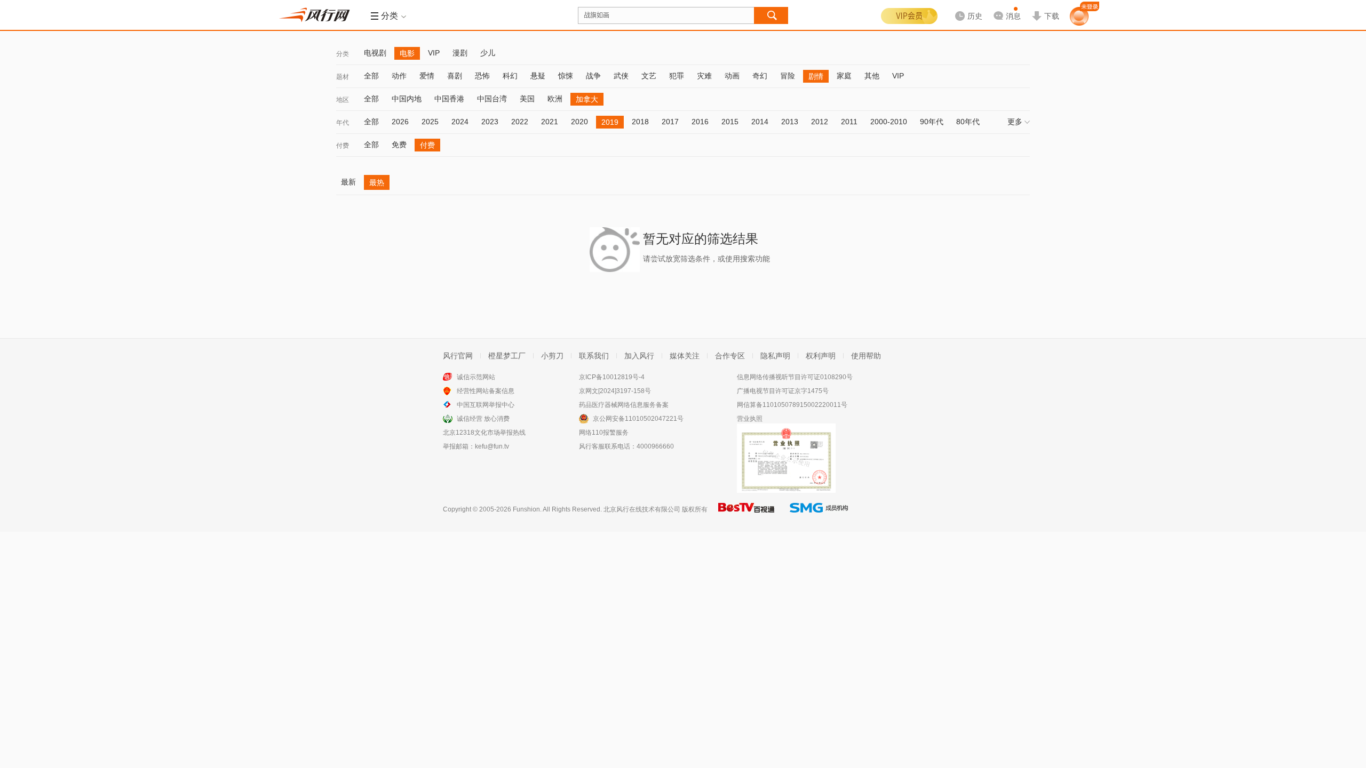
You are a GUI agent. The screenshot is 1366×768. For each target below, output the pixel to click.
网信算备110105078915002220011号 (792, 405)
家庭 (844, 75)
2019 (609, 122)
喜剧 (454, 75)
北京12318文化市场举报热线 (484, 432)
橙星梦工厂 (507, 355)
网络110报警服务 (604, 432)
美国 (527, 98)
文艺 (648, 75)
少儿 (487, 53)
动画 (732, 75)
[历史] (965, 7)
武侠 (621, 75)
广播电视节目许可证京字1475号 (783, 391)
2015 (729, 121)
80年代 (968, 121)
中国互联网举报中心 (485, 405)
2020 (579, 121)
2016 (700, 121)
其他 (871, 75)
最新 (348, 182)
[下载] (1045, 7)
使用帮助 (866, 355)
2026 (400, 121)
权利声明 (821, 355)
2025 (430, 121)
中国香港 (449, 98)
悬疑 (537, 75)
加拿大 (587, 99)
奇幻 (759, 75)
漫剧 (459, 53)
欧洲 (554, 98)
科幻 (510, 75)
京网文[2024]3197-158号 (615, 391)
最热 (376, 182)
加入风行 (639, 355)
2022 (519, 121)
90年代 (931, 121)
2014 (759, 121)
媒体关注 (685, 355)
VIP (434, 53)
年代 (342, 122)
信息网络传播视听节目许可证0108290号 (795, 377)
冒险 (787, 75)
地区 (342, 99)
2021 (549, 121)
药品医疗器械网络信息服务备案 (624, 405)
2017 (670, 121)
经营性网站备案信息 (485, 391)
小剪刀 (552, 355)
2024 (459, 121)
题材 (342, 77)
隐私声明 (775, 355)
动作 (399, 75)
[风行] (317, 15)
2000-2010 (888, 121)
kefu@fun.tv (492, 446)
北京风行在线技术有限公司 (641, 509)
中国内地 (407, 98)
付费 (342, 145)
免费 (399, 144)
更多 (1014, 121)
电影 (407, 53)
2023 (489, 121)
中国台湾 (492, 98)
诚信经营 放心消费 (483, 418)
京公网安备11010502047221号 (638, 418)
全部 (371, 75)
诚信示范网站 (476, 377)
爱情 (426, 75)
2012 (819, 121)
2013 (789, 121)
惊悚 (565, 75)
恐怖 (482, 75)
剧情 (815, 76)
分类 (342, 54)
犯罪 (676, 75)
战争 (593, 75)
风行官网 (458, 355)
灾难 (704, 75)
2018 (640, 121)
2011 (849, 121)
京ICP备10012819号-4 (612, 377)
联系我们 (594, 355)
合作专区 (730, 355)
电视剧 (375, 53)
